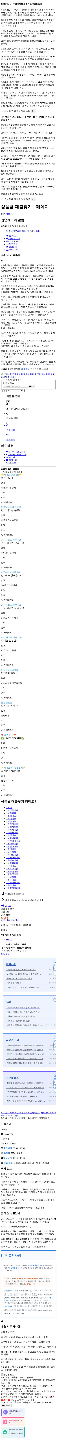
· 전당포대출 (12, 855)
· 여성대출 (11, 821)
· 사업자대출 (12, 832)
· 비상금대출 (12, 810)
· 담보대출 (11, 852)
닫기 (33, 111)
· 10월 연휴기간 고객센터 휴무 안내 (31, 970)
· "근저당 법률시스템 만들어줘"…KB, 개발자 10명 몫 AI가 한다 (31, 1088)
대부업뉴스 (12, 1077)
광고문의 (12, 457)
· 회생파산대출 (13, 857)
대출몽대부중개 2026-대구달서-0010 (23, 231)
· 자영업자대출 (13, 888)
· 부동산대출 (12, 846)
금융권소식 (12, 1040)
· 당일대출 (11, 835)
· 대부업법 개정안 (31, 983)
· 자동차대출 (12, 830)
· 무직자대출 (12, 827)
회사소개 (12, 460)
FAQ (8, 1002)
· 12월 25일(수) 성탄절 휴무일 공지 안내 (31, 987)
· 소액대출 (11, 816)
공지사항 (11, 964)
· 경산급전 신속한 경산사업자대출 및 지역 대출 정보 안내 (31, 1054)
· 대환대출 (11, 813)
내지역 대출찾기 (17, 452)
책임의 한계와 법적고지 (12, 1115)
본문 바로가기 (7, 214)
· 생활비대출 (12, 838)
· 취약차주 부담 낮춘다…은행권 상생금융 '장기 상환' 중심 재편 (31, 1083)
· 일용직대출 (12, 874)
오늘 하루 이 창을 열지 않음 (17, 111)
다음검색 (5, 954)
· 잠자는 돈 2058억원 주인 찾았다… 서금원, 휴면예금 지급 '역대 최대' (31, 1101)
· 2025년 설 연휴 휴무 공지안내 (31, 979)
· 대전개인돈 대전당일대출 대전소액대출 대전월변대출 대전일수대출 (31, 1059)
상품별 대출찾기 (17, 454)
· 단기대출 (11, 866)
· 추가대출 (11, 880)
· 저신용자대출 (13, 841)
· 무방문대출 (12, 844)
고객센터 (12, 463)
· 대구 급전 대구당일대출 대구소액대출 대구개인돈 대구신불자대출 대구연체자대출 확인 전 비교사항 (31, 1045)
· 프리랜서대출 (13, 882)
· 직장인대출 (12, 824)
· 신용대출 (11, 877)
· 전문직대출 (12, 871)
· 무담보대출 (12, 860)
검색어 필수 (8, 383)
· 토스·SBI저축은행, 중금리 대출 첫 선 (31, 1096)
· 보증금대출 (12, 863)
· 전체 (9, 807)
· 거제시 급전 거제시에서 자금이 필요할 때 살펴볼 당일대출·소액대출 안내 (31, 1063)
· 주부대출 (11, 885)
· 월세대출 (11, 819)
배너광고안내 (16, 1113)
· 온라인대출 (12, 869)
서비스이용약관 (48, 1113)
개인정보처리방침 (31, 1113)
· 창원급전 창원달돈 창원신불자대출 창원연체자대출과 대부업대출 (31, 1050)
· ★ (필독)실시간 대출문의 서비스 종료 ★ (31, 974)
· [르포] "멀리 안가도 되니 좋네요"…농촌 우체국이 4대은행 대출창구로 (31, 1092)
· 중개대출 (11, 849)
